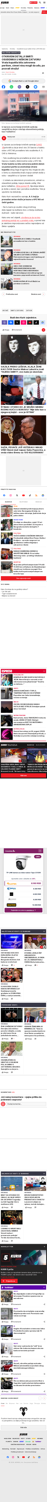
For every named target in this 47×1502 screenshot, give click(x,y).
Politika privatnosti (17, 1452)
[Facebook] (11, 322)
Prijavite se (10, 1281)
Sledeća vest (36, 294)
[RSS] (36, 495)
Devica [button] (26, 1403)
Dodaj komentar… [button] (14, 1104)
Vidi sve (23, 775)
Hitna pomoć (21, 186)
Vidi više (23, 1427)
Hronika (12, 49)
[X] (17, 322)
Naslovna (5, 49)
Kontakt (13, 1449)
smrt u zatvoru (17, 310)
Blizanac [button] (12, 1403)
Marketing (5, 1449)
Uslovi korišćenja (30, 1452)
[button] (43, 73)
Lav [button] (21, 1403)
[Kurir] (4, 2)
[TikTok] (36, 322)
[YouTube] (30, 322)
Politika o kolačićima (32, 1449)
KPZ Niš (5, 310)
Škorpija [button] (37, 1403)
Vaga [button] (31, 1403)
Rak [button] (17, 1403)
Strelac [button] (43, 1403)
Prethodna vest (12, 294)
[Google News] (42, 322)
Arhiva (43, 1449)
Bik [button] (7, 1403)
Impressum (20, 1449)
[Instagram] (23, 322)
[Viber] (4, 322)
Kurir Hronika (10, 72)
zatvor (29, 310)
